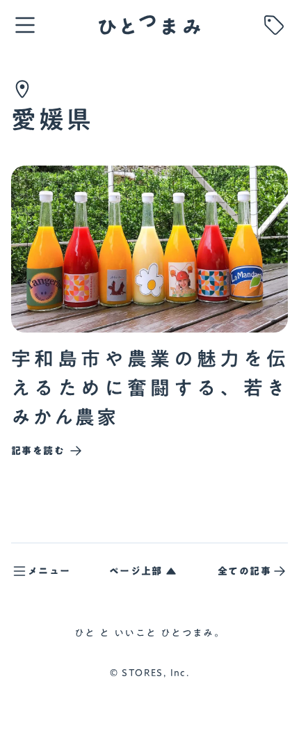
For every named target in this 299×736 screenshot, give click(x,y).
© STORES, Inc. (150, 673)
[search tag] (274, 25)
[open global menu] (25, 25)
